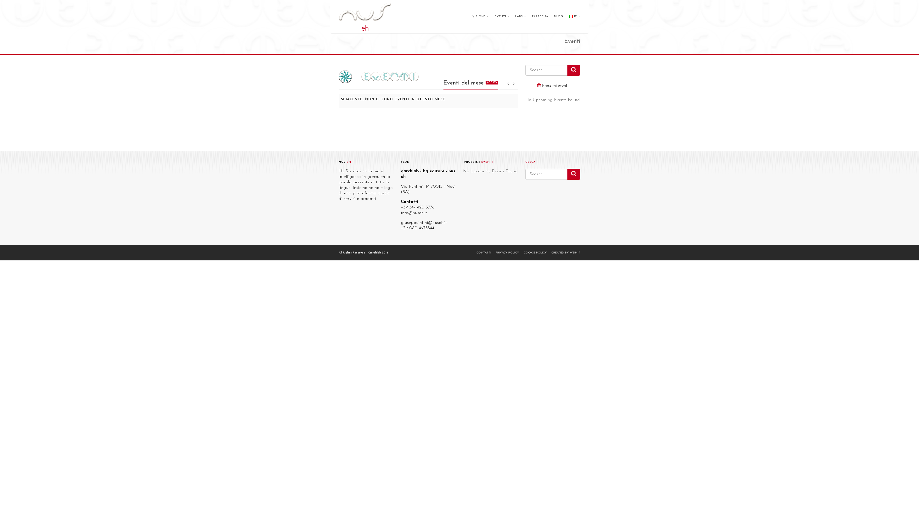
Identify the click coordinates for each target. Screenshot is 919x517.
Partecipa (540, 16)
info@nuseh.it (414, 213)
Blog (558, 16)
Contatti (483, 252)
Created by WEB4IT (565, 252)
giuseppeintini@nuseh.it (424, 223)
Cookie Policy (535, 252)
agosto (492, 82)
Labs (519, 16)
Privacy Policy (507, 252)
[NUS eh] (365, 17)
